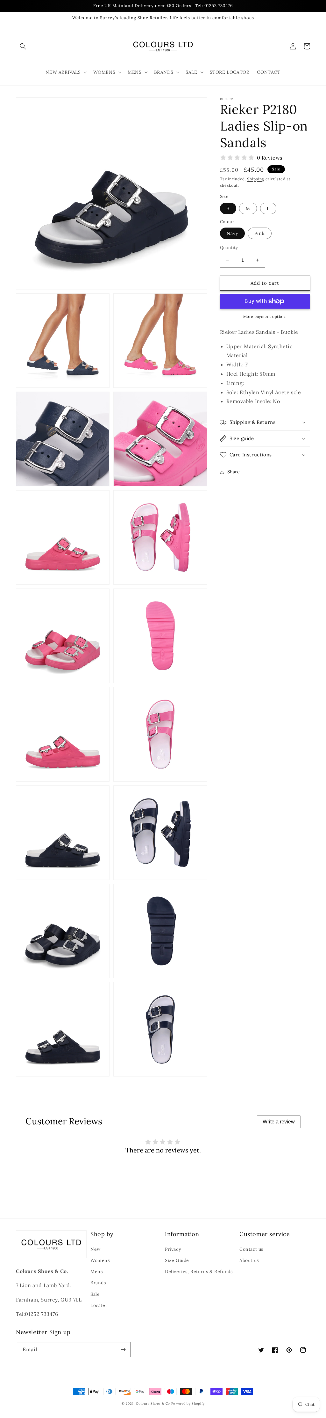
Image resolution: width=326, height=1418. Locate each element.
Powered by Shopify (188, 1403)
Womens (100, 1260)
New (95, 1249)
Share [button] (233, 472)
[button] (23, 46)
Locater (98, 1305)
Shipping (255, 178)
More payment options (265, 316)
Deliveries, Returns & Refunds (198, 1271)
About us (249, 1260)
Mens (96, 1271)
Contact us (251, 1249)
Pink (259, 233)
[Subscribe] (123, 1349)
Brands (98, 1283)
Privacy (173, 1249)
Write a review (279, 1121)
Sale (95, 1294)
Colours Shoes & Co (153, 1403)
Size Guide (177, 1260)
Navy (232, 233)
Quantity (229, 247)
